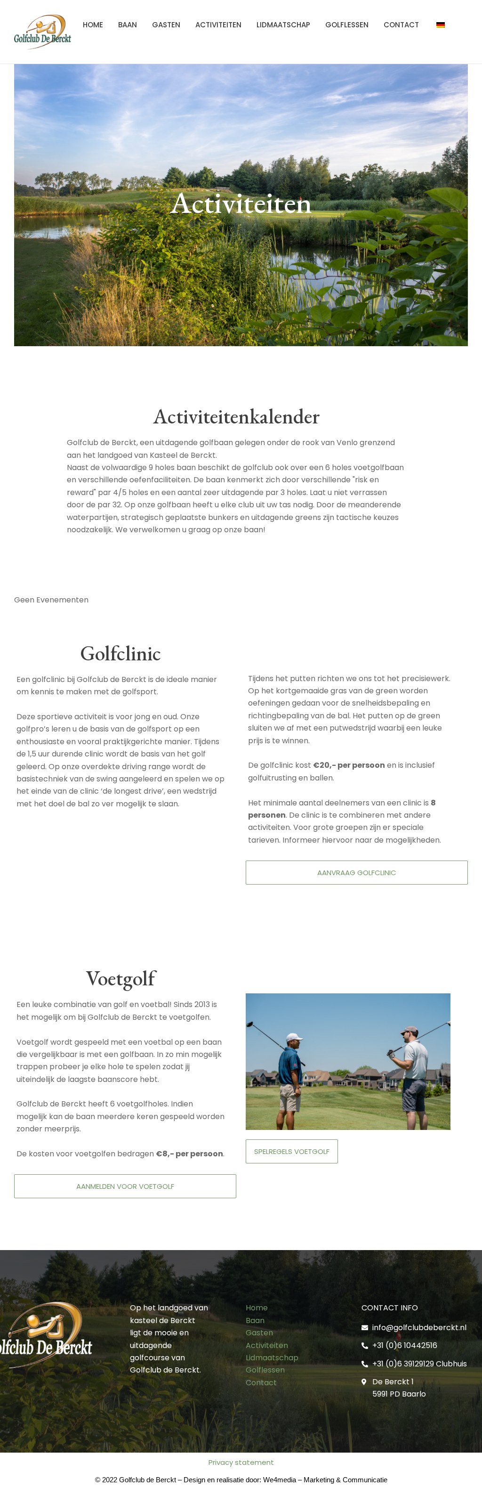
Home (93, 25)
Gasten (166, 25)
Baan (127, 25)
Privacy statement (241, 1462)
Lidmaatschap (283, 25)
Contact (401, 25)
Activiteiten (218, 25)
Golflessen (347, 25)
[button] (357, 873)
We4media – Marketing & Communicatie (325, 1480)
